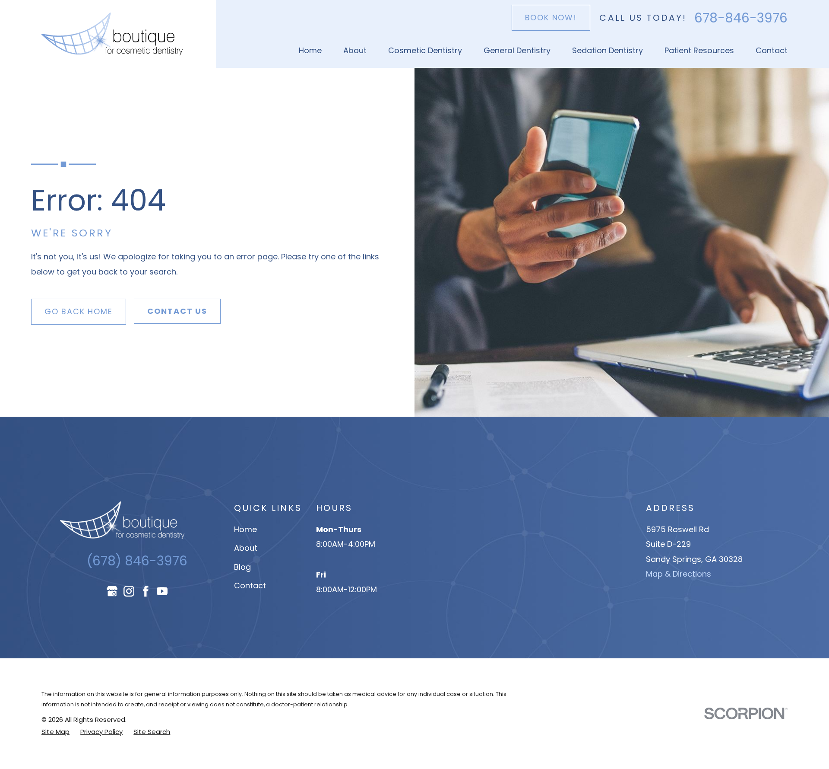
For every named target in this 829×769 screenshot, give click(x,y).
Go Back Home (78, 311)
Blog (242, 567)
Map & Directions (678, 573)
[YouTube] (162, 591)
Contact (250, 585)
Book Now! (551, 17)
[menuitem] (55, 732)
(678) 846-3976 (137, 561)
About (245, 547)
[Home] (112, 34)
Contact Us (177, 311)
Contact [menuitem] (772, 50)
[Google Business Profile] (112, 591)
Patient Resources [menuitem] (699, 50)
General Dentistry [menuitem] (517, 50)
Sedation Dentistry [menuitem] (607, 50)
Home (245, 529)
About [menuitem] (355, 50)
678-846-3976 (741, 18)
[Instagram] (128, 591)
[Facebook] (145, 591)
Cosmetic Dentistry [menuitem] (425, 50)
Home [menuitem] (310, 50)
